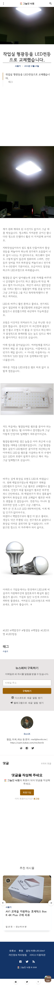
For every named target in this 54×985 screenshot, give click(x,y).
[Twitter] (27, 982)
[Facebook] (16, 982)
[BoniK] (27, 722)
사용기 (18, 66)
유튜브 (12, 950)
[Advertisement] (27, 115)
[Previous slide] (3, 903)
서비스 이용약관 (37, 954)
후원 (21, 950)
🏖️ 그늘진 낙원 (27, 3)
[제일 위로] (38, 982)
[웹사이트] (21, 748)
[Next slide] (51, 903)
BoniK (27, 733)
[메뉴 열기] (3, 3)
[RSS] (34, 962)
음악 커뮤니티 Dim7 (35, 950)
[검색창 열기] (50, 3)
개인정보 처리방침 (18, 954)
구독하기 (27, 691)
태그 (10, 82)
